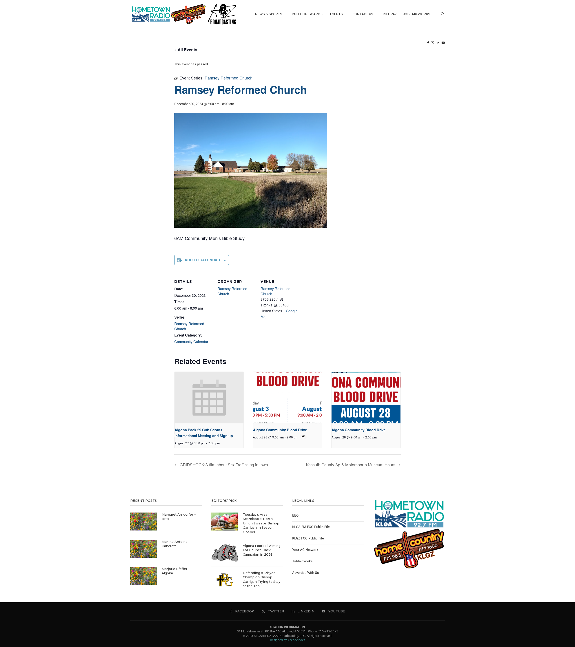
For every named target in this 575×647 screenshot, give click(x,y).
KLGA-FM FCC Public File (311, 527)
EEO (295, 515)
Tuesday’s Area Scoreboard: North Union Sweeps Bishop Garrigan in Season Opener (261, 523)
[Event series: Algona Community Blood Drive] (303, 437)
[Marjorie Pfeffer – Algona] (143, 576)
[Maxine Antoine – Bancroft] (143, 549)
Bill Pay (390, 14)
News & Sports (268, 14)
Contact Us (362, 14)
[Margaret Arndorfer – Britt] (143, 521)
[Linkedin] (438, 43)
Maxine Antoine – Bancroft (176, 544)
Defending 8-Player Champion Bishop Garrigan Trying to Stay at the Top (261, 579)
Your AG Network (305, 550)
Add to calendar (202, 259)
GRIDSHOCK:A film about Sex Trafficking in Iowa (223, 464)
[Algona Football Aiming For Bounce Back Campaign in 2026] (224, 553)
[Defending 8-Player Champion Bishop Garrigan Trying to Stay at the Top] (224, 580)
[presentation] (209, 397)
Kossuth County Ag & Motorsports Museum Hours (351, 464)
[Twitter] (432, 43)
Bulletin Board (306, 14)
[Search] (442, 14)
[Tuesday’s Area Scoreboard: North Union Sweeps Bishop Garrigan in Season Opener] (224, 521)
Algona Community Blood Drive (280, 429)
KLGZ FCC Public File (308, 538)
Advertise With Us (305, 573)
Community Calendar (191, 341)
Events (336, 14)
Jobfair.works (416, 14)
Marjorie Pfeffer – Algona (176, 571)
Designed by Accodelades (287, 640)
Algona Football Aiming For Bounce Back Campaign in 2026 (262, 550)
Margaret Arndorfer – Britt (179, 517)
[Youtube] (443, 43)
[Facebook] (428, 43)
